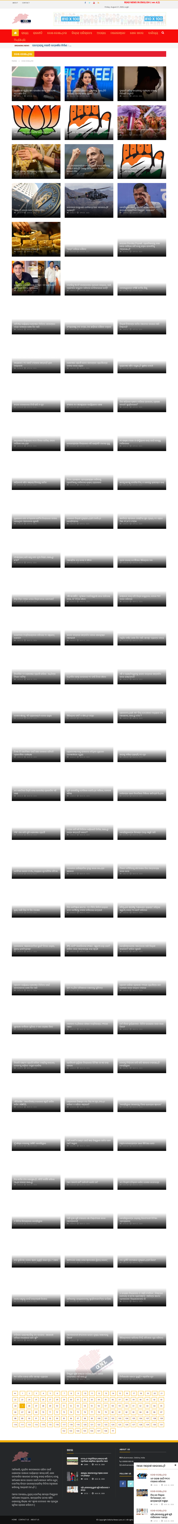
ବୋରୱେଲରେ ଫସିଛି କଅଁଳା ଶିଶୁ (133, 287)
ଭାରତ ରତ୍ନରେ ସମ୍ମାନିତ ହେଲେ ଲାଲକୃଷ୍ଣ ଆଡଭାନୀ (86, 636)
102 (112, 1418)
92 (43, 1418)
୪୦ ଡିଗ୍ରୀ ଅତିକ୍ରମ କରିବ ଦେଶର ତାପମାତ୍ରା (139, 1182)
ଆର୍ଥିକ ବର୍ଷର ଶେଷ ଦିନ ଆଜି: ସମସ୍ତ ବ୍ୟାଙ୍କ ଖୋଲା (142, 637)
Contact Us (23, 1519)
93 (50, 1418)
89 (22, 1418)
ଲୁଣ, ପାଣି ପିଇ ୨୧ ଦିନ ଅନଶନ (27, 909)
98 (85, 1418)
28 (57, 1399)
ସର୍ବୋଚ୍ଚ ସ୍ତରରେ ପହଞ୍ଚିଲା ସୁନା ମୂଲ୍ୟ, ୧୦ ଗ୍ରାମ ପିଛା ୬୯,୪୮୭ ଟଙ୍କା (141, 520)
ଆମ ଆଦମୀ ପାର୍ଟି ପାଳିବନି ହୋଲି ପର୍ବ (82, 1182)
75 (78, 1412)
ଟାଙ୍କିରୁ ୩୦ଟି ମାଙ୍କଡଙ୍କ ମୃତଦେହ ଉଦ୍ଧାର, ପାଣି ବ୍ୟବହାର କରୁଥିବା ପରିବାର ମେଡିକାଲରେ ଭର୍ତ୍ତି (89, 286)
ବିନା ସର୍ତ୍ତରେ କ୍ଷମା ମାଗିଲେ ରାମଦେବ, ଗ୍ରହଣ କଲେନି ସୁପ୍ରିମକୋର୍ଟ (140, 403)
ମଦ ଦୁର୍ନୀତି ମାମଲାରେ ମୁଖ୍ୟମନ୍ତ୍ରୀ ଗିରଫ (138, 1259)
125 (119, 1424)
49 (50, 1406)
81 (120, 1412)
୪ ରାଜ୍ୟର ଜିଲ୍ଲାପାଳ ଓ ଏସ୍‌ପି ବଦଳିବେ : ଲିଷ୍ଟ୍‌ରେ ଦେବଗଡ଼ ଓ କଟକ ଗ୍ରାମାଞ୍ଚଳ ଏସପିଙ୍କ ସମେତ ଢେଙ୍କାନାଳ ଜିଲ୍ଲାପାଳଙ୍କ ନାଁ (141, 1296)
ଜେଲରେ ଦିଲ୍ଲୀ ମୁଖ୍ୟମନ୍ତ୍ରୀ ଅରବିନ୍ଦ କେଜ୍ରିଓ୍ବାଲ (84, 520)
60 (127, 1406)
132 (63, 1431)
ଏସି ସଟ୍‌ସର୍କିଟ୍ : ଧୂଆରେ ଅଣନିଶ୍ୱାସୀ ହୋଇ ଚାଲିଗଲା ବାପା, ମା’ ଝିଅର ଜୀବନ (88, 597)
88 (15, 1418)
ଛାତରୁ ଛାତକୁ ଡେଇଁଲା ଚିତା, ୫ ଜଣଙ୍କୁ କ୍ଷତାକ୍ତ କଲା (142, 482)
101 (105, 1418)
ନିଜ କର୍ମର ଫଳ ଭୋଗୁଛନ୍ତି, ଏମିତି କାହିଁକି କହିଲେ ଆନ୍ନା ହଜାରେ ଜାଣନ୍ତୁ (34, 1181)
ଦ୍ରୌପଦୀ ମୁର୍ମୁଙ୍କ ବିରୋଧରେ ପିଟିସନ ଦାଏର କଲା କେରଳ (87, 1064)
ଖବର (70, 1450)
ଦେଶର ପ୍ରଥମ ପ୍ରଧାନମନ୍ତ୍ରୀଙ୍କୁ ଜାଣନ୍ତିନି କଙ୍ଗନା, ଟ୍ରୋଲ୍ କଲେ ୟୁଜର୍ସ (86, 92)
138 (105, 1431)
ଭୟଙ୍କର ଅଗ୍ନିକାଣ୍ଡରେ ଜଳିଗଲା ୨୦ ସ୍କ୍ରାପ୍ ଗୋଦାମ (34, 636)
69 (36, 1412)
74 (71, 1412)
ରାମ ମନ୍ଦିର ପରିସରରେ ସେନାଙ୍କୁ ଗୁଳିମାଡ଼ (85, 987)
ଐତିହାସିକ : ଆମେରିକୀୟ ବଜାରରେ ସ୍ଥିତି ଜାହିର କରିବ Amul (34, 1103)
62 (140, 1406)
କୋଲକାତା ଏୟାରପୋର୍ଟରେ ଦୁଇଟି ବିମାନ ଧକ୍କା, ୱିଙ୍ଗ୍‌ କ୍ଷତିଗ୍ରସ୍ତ (34, 947)
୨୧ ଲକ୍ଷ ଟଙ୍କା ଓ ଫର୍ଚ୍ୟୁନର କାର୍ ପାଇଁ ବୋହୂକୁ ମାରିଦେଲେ (140, 442)
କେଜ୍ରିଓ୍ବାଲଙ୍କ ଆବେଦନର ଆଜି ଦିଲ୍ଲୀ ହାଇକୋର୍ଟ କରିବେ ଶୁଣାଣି (137, 947)
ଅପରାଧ (101, 33)
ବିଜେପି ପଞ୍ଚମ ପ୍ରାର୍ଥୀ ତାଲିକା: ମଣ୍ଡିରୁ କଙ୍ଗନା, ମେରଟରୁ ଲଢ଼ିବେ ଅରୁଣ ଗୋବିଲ (34, 1064)
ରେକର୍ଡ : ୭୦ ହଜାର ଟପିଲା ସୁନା (27, 248)
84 (140, 1412)
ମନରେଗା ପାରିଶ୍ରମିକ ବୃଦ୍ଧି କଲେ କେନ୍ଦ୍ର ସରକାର (85, 869)
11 (92, 1393)
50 (57, 1406)
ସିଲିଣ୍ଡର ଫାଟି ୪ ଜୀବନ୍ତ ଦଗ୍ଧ (80, 715)
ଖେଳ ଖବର (137, 33)
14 (113, 1393)
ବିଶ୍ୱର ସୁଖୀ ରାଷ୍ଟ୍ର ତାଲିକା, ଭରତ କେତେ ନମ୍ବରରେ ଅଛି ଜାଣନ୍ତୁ (85, 1375)
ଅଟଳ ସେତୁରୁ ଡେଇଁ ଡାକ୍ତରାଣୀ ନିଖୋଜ (30, 1298)
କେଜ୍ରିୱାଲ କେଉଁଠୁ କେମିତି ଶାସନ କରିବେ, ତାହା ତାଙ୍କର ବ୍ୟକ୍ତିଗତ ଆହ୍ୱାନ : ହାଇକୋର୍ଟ (140, 208)
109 (161, 1418)
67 (22, 1412)
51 (64, 1406)
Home (14, 1519)
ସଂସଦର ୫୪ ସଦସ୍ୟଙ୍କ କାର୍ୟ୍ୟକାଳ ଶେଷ (84, 404)
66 (15, 1412)
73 (64, 1412)
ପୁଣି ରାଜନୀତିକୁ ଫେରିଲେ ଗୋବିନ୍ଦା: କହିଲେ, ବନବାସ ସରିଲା (89, 792)
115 (50, 1424)
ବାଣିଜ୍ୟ (153, 33)
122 (98, 1424)
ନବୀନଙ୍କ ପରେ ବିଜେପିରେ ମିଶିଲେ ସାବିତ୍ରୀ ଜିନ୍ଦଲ (142, 793)
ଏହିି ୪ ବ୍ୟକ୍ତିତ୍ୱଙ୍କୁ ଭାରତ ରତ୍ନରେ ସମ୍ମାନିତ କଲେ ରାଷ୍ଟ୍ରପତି (140, 675)
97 (78, 1418)
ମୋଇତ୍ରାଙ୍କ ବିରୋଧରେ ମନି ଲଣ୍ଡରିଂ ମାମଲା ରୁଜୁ (88, 443)
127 (133, 1424)
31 (78, 1399)
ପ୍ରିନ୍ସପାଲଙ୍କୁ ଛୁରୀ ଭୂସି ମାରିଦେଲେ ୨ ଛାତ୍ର (161, 1516)
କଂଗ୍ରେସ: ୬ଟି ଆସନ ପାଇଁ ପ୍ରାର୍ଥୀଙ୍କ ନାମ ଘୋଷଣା (88, 132)
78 (99, 1412)
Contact (26, 3)
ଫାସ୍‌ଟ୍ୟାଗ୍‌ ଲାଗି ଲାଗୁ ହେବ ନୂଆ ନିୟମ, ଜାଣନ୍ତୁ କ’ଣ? (34, 558)
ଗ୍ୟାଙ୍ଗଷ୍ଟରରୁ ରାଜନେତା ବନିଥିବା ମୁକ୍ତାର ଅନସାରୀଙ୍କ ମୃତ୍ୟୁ (85, 753)
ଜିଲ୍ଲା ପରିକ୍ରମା (82, 33)
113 (36, 1424)
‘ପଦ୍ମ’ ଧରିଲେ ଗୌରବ (76, 248)
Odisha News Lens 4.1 (116, 1519)
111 (22, 1424)
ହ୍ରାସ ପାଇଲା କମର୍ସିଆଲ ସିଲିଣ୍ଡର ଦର (136, 559)
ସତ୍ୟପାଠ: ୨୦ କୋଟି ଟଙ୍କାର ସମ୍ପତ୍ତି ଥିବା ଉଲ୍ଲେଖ (33, 364)
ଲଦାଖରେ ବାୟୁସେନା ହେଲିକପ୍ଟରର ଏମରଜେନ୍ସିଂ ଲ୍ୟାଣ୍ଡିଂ (87, 208)
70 (43, 1412)
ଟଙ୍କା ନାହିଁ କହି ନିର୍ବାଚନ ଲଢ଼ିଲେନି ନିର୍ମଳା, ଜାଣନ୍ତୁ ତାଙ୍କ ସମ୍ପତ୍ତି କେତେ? (87, 831)
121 (91, 1424)
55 (92, 1406)
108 (154, 1418)
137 (98, 1431)
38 (127, 1399)
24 (29, 1399)
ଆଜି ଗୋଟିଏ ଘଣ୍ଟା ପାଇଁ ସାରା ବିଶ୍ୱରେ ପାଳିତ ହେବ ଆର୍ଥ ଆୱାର (89, 1142)
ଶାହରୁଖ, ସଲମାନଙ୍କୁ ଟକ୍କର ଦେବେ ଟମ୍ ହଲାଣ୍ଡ (94, 1474)
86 (154, 1412)
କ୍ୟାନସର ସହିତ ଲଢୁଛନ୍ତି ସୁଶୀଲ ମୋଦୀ (136, 365)
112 (29, 1424)
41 (147, 1399)
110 (15, 1424)
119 (77, 1424)
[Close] (175, 1465)
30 (71, 1399)
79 (106, 1412)
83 (133, 1412)
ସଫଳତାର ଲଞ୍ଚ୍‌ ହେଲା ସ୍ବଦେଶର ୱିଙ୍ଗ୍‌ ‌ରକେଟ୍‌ (87, 1259)
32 (85, 1399)
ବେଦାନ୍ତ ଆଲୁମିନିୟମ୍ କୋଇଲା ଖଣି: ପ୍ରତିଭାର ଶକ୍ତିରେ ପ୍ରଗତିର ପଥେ (94, 1459)
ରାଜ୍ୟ (24, 33)
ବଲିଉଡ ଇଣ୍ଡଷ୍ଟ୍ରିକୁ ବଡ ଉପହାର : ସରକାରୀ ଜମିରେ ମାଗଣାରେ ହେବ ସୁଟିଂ (33, 1336)
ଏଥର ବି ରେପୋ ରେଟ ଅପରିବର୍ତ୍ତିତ (29, 210)
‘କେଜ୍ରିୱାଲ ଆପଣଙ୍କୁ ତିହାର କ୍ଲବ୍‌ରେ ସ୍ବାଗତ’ (140, 1104)
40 (140, 1399)
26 (43, 1399)
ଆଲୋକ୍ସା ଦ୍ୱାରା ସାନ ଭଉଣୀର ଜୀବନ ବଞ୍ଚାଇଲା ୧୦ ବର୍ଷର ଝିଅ (34, 92)
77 (92, 1412)
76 (85, 1412)
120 (84, 1424)
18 (141, 1393)
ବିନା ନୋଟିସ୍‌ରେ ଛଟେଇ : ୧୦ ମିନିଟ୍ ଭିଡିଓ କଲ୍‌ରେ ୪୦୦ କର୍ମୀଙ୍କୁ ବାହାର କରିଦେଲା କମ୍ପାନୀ (87, 908)
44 (15, 1406)
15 (120, 1393)
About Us (35, 1519)
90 (29, 1418)
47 (36, 1406)
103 (119, 1418)
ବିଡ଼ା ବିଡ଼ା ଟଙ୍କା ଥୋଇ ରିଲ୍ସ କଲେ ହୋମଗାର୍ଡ (34, 598)
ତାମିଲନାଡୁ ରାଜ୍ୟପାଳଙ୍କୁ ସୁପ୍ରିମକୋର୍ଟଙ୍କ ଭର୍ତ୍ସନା (89, 1298)
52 (71, 1406)
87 (161, 1412)
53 (78, 1406)
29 (64, 1399)
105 (133, 1418)
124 (112, 1424)
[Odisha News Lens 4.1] (21, 1456)
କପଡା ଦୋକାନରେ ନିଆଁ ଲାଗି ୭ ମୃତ (29, 404)
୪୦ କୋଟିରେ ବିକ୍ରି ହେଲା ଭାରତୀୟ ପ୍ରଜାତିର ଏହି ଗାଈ (35, 792)
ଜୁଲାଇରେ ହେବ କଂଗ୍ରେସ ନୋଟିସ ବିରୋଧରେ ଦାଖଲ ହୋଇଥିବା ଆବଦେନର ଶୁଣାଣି (35, 520)
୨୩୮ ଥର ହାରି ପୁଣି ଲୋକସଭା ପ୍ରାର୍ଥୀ (29, 832)
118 (71, 1424)
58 (113, 1406)
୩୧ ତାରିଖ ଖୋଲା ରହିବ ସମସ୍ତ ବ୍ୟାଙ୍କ (31, 1376)
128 (140, 1424)
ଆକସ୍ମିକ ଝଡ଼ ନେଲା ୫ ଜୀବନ (79, 559)
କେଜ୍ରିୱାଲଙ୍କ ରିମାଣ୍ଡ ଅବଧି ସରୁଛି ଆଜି (138, 832)
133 (70, 1431)
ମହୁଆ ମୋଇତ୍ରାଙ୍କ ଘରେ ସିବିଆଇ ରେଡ (137, 1143)
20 (155, 1393)
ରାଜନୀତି (38, 33)
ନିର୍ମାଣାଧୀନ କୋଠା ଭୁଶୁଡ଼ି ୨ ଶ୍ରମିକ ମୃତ (136, 1376)
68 (29, 1412)
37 (120, 1399)
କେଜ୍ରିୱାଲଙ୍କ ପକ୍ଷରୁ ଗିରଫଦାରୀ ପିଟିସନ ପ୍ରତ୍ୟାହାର (138, 1219)
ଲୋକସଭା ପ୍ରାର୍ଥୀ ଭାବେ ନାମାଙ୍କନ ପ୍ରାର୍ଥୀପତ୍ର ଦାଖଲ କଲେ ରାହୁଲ (87, 364)
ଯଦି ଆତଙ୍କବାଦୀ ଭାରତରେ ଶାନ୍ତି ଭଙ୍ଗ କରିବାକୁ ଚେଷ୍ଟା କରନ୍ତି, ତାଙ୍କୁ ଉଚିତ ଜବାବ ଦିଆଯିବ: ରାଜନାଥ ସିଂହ (88, 168)
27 (50, 1399)
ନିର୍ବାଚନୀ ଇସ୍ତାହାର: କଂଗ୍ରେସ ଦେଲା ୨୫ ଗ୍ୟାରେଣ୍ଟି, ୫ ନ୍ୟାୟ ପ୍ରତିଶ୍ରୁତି (142, 170)
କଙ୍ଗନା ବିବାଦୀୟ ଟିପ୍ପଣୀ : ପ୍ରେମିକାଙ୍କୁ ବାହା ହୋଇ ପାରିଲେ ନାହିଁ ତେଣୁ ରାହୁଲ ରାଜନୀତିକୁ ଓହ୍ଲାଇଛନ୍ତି (140, 246)
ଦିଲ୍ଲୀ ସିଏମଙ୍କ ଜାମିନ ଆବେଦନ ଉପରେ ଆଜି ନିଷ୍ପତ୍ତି (139, 325)
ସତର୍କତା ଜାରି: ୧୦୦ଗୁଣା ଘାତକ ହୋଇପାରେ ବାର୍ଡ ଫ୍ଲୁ (140, 131)
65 (161, 1406)
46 (29, 1406)
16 (127, 1393)
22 (15, 1399)
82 (127, 1412)
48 (43, 1406)
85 (147, 1412)
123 (105, 1424)
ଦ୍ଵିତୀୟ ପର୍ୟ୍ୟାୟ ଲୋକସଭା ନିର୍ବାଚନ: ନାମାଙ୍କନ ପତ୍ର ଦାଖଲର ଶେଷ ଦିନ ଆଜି (34, 325)
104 (126, 1418)
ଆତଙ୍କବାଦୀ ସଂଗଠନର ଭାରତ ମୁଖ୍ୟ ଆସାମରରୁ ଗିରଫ (87, 1336)
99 (92, 1418)
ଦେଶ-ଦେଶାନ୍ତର (57, 33)
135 (84, 1431)
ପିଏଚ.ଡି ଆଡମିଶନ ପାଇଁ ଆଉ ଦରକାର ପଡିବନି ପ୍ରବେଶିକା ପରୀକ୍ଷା (34, 753)
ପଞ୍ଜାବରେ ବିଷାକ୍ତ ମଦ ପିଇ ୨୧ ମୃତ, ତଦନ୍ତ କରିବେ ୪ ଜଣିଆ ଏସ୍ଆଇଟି (86, 1103)
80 (113, 1412)
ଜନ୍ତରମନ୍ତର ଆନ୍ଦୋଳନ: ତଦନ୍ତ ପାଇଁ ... (52, 45)
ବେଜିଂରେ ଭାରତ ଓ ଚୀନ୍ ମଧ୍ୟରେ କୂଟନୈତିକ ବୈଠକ (36, 871)
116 (57, 1424)
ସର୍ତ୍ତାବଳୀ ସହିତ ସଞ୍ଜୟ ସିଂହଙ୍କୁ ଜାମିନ (30, 482)
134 (77, 1431)
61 (133, 1406)
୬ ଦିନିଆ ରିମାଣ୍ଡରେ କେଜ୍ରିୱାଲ (28, 1220)
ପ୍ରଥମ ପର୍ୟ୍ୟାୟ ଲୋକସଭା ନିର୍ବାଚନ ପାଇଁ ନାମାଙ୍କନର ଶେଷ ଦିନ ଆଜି (32, 986)
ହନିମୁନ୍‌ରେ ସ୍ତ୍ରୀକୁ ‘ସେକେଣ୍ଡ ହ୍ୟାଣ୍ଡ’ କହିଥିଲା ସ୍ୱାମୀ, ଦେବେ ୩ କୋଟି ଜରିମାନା (140, 908)
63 (147, 1406)
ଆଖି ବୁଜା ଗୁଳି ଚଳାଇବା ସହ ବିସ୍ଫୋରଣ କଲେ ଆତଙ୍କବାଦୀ (86, 1219)
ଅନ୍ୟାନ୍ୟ (19, 39)
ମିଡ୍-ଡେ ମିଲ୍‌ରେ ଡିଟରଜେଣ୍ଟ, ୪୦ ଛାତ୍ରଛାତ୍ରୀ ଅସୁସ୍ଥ (159, 1497)
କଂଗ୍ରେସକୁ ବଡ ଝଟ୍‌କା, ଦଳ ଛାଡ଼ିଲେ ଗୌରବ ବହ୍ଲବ (89, 326)
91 (36, 1418)
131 (161, 1424)
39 (133, 1399)
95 (64, 1418)
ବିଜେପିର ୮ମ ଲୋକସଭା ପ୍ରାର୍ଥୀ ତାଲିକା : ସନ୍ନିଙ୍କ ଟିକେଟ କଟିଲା (35, 675)
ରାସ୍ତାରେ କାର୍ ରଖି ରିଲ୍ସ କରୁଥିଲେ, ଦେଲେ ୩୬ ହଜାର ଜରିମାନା (140, 597)
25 (36, 1399)
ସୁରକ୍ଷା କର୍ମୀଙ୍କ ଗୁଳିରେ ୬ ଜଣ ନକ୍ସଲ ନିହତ (33, 1026)
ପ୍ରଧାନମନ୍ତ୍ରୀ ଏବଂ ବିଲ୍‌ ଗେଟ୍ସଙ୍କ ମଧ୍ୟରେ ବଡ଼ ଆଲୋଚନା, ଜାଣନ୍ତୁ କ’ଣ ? (141, 714)
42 (154, 1399)
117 (64, 1424)
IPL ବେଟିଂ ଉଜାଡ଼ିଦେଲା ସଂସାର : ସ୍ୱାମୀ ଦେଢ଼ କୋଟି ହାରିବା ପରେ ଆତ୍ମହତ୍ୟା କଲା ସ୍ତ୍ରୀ (88, 947)
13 (106, 1393)
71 (50, 1412)
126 (126, 1424)
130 (154, 1424)
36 (113, 1399)
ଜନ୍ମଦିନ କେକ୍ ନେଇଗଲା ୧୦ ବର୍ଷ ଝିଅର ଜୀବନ (86, 676)
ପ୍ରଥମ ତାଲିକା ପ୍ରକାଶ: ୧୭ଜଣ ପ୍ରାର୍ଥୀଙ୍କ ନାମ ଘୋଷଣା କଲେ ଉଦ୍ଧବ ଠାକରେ (140, 986)
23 (22, 1399)
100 (98, 1418)
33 (92, 1399)
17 (134, 1393)
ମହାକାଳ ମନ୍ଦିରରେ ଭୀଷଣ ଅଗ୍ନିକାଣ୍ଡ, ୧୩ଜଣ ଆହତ (87, 1025)
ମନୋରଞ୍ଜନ (118, 33)
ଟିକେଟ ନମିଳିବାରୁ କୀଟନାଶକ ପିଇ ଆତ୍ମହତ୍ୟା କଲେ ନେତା (139, 869)
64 (154, 1406)
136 (91, 1431)
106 (140, 1418)
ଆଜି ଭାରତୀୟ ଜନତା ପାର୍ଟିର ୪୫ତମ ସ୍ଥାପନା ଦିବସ (35, 132)
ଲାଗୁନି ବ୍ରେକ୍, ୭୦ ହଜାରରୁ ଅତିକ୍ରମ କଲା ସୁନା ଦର (35, 171)
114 (43, 1424)
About (15, 3)
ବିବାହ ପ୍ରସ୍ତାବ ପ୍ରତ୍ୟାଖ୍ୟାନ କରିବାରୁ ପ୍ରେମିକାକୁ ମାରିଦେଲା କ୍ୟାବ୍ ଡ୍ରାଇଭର (84, 481)
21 (162, 1393)
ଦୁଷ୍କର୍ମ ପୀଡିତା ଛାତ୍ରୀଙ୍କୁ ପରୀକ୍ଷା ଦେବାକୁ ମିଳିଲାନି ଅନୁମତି (138, 92)
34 (99, 1399)
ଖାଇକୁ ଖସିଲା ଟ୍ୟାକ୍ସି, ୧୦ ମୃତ (133, 754)
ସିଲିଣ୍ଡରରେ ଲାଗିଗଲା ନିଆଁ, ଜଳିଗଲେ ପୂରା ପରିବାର (141, 1337)
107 (147, 1418)
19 (148, 1393)
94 (57, 1418)
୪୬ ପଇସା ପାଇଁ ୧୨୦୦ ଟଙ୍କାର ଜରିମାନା (160, 1480)
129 (147, 1424)
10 (85, 1393)
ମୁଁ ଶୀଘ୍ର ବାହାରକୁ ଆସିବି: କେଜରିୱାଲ (30, 1143)
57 (106, 1406)
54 (85, 1406)
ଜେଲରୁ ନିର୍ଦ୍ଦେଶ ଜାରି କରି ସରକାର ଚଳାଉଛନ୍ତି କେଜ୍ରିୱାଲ (140, 1064)
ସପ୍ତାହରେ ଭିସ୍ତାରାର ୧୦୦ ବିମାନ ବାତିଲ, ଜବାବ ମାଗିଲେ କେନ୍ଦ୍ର (34, 442)
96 (71, 1418)
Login (126, 7)
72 (57, 1412)
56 (99, 1406)
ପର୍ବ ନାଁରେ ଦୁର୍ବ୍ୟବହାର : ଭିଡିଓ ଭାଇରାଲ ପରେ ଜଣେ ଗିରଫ (142, 1025)
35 (106, 1399)
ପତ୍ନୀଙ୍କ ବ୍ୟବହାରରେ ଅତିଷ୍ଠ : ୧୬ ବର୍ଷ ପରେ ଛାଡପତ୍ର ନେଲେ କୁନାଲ (34, 286)
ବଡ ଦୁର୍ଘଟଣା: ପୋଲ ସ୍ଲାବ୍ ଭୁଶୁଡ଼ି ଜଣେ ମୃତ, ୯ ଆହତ (36, 1259)
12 (99, 1393)
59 (120, 1406)
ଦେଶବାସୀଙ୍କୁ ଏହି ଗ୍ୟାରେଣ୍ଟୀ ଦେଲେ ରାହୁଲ (33, 715)
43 (161, 1399)
